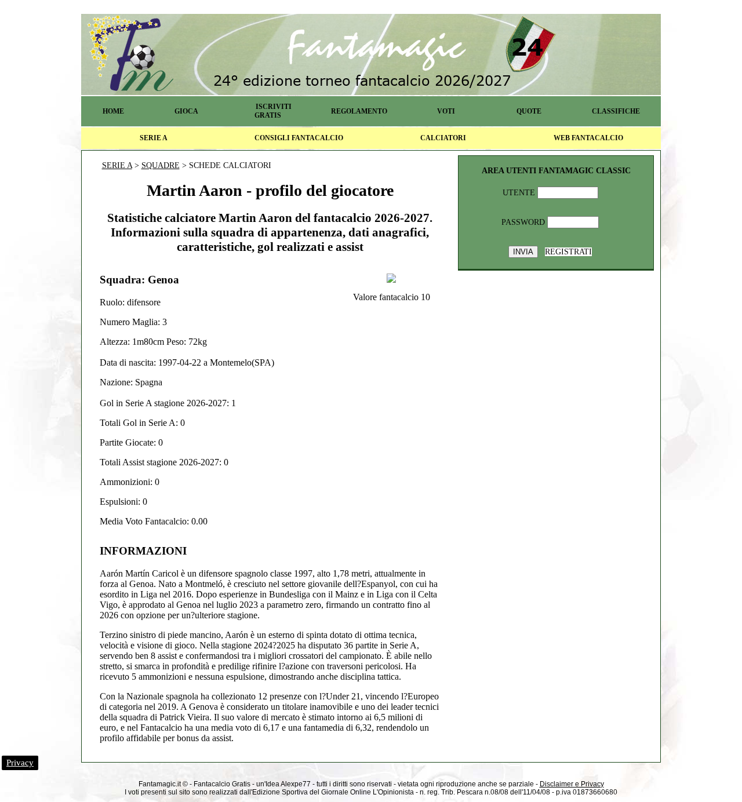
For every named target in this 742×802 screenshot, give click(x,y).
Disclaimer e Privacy (572, 784)
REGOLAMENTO (359, 111)
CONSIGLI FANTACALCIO (298, 138)
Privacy (20, 762)
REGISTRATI (568, 251)
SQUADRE (160, 165)
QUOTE (529, 111)
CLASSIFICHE (616, 111)
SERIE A (154, 138)
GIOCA (186, 111)
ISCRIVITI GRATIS (273, 111)
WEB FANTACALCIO (588, 138)
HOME (113, 111)
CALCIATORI (443, 138)
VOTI (446, 111)
